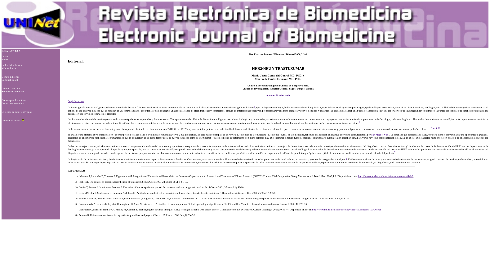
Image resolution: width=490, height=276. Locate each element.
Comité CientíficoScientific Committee (13, 90)
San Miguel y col (380, 134)
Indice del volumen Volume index (12, 67)
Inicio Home (5, 58)
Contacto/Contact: (12, 120)
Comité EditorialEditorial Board (10, 78)
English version (76, 101)
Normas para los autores (14, 100)
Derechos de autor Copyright (17, 111)
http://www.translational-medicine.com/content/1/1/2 (385, 176)
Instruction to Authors (13, 103)
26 (439, 128)
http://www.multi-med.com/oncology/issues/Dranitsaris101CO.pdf (346, 209)
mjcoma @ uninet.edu (278, 95)
